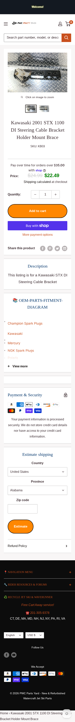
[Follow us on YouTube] (14, 654)
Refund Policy (17, 546)
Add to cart (37, 211)
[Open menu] (6, 23)
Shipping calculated (37, 181)
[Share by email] (64, 248)
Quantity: (14, 194)
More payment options (37, 234)
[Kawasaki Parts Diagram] (37, 319)
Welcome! (37, 6)
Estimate (20, 526)
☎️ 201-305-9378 (37, 612)
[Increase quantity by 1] (56, 194)
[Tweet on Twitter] (57, 248)
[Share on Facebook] (42, 248)
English (10, 635)
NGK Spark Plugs (21, 351)
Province (37, 481)
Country (37, 463)
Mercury (14, 343)
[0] (68, 24)
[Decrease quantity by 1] (35, 194)
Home (4, 713)
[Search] (66, 38)
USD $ (31, 635)
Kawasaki (15, 334)
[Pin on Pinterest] (50, 248)
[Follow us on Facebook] (6, 654)
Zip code (22, 500)
